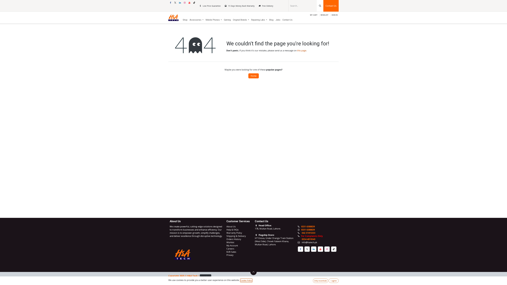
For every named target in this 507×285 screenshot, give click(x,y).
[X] (175, 3)
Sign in (335, 15)
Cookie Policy (246, 280)
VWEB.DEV (205, 276)
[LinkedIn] (180, 3)
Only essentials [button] (320, 280)
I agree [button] (334, 280)
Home (254, 75)
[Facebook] (170, 3)
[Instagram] (185, 3)
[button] (253, 272)
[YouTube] (189, 3)
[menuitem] (185, 20)
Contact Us (331, 5)
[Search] (320, 6)
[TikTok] (194, 3)
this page (301, 50)
